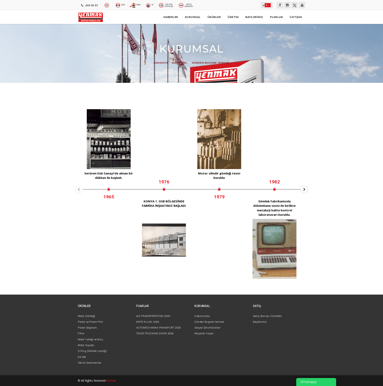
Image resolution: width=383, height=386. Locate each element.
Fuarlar (276, 17)
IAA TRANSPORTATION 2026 (153, 316)
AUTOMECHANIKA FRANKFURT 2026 (158, 327)
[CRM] (133, 5)
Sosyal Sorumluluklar (207, 327)
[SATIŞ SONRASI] (181, 5)
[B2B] (118, 5)
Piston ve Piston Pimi (90, 322)
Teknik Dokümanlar (90, 362)
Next (304, 189)
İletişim (296, 17)
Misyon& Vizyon (204, 333)
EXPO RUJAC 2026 (147, 322)
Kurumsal (193, 17)
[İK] (148, 5)
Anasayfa (161, 62)
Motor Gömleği (86, 316)
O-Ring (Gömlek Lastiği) (92, 351)
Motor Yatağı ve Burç (90, 339)
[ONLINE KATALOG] (161, 5)
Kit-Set (82, 357)
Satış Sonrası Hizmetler (267, 316)
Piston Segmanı (87, 327)
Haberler (170, 17)
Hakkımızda (202, 316)
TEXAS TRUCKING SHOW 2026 (155, 333)
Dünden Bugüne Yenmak (210, 62)
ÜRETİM (233, 17)
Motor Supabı (86, 345)
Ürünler (214, 17)
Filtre (81, 333)
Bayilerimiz (254, 17)
